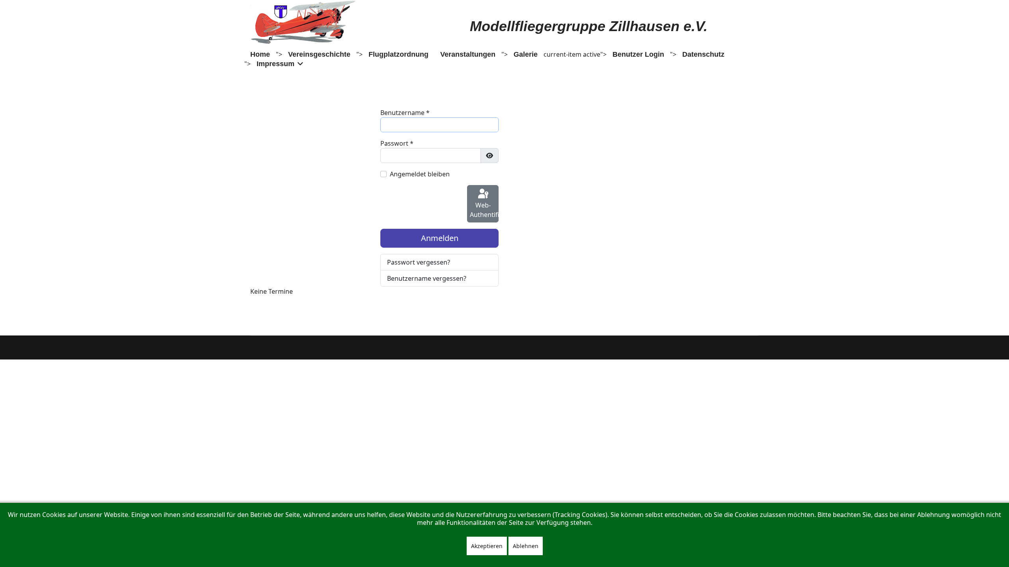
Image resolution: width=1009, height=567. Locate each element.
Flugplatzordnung (398, 54)
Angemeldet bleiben (420, 174)
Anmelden (439, 238)
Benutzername (405, 112)
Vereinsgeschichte (319, 54)
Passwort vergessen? (418, 262)
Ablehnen (525, 546)
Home (260, 54)
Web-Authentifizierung (484, 210)
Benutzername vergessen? (426, 278)
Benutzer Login (638, 54)
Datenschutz (703, 54)
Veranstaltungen (467, 54)
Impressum (275, 64)
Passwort (396, 143)
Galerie (526, 54)
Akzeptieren (487, 546)
